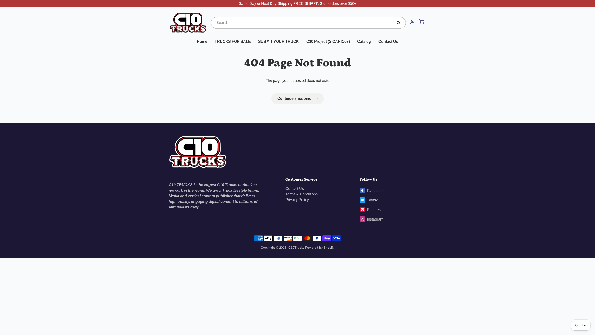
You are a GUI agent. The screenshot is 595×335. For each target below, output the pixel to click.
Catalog (364, 42)
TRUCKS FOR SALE (233, 42)
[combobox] (301, 23)
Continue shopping (294, 98)
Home (202, 42)
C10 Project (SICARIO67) (328, 42)
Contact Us (388, 42)
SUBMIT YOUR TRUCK (278, 42)
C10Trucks (296, 247)
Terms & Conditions (301, 194)
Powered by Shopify (319, 247)
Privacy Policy (297, 200)
